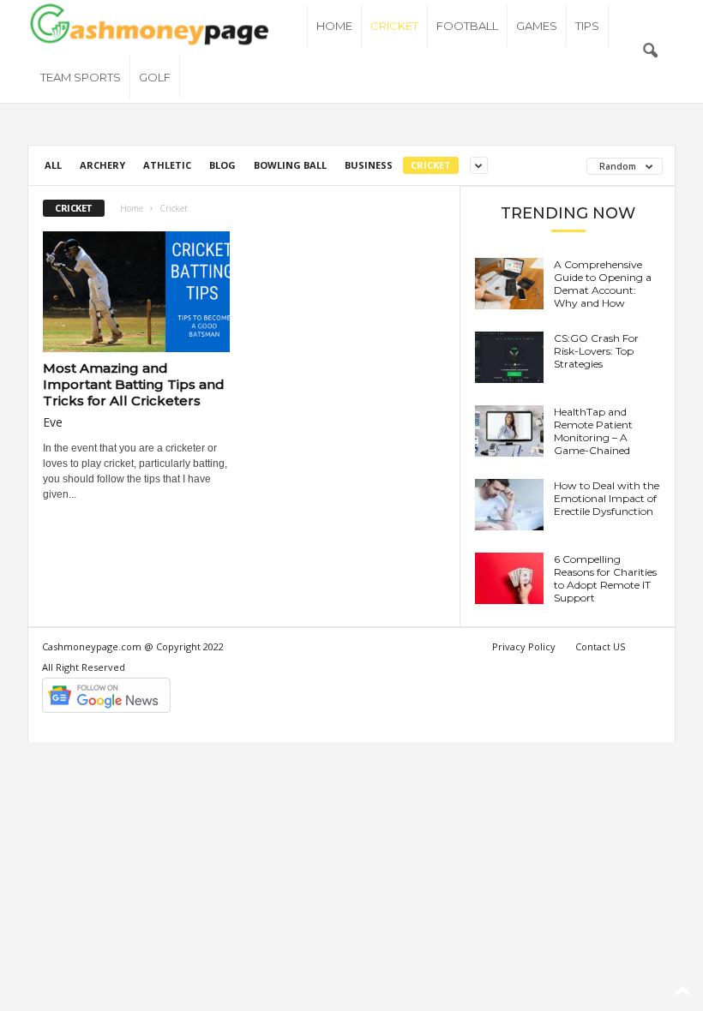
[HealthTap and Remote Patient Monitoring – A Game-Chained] (509, 431)
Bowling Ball (290, 165)
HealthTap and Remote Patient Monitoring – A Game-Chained (593, 431)
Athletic (167, 165)
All (53, 165)
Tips (587, 26)
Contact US (600, 646)
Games (536, 26)
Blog (222, 165)
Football (467, 26)
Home (334, 26)
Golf (155, 77)
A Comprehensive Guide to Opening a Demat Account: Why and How (603, 283)
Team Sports (80, 77)
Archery (102, 165)
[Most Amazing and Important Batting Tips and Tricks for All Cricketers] (136, 291)
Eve (53, 422)
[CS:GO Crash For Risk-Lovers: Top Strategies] (509, 357)
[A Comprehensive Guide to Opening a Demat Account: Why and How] (509, 283)
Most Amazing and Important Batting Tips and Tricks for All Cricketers (134, 384)
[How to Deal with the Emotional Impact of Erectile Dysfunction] (509, 504)
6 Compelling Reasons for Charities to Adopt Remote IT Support (605, 578)
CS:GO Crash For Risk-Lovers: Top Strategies (596, 351)
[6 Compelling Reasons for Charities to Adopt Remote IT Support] (509, 578)
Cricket (394, 26)
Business (369, 165)
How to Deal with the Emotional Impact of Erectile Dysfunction (606, 498)
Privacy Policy (524, 646)
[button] (650, 51)
